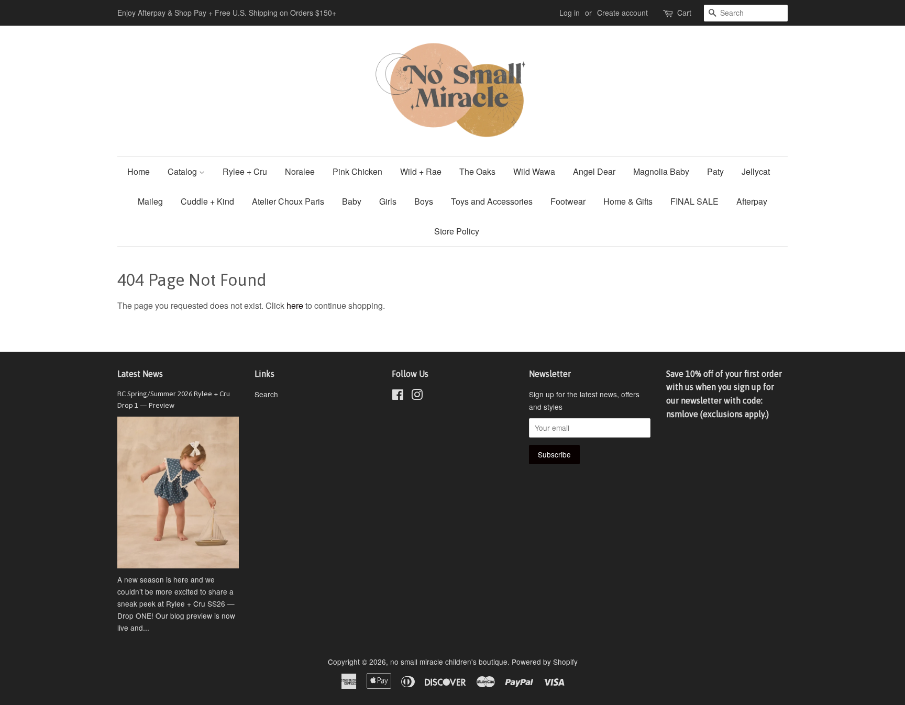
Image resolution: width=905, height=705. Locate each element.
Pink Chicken (357, 171)
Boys (423, 201)
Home (138, 171)
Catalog (183, 171)
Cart (684, 12)
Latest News (140, 373)
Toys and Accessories (492, 201)
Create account (622, 12)
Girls (387, 201)
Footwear (568, 201)
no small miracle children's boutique (448, 661)
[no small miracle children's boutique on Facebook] (398, 396)
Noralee (300, 171)
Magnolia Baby (661, 171)
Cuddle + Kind (207, 201)
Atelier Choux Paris (288, 201)
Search (266, 394)
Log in (569, 12)
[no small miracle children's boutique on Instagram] (417, 396)
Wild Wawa (534, 171)
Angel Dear (594, 171)
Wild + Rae (421, 171)
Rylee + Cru (245, 171)
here (294, 305)
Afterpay (751, 201)
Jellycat (756, 171)
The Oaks (477, 171)
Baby (351, 201)
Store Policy (456, 231)
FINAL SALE (694, 201)
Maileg (150, 201)
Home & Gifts (628, 201)
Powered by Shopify (545, 661)
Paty (715, 171)
